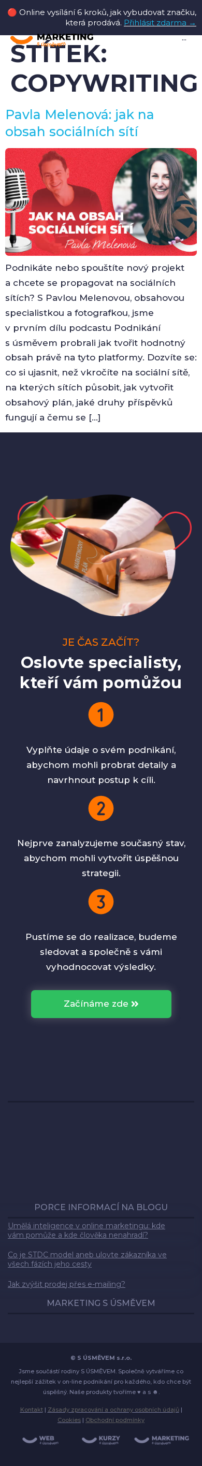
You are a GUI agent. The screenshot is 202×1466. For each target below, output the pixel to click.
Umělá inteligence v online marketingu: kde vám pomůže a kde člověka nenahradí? (86, 1230)
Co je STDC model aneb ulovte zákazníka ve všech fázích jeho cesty (87, 1259)
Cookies (69, 1420)
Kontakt (31, 1409)
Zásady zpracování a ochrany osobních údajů (113, 1409)
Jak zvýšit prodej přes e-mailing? (66, 1284)
